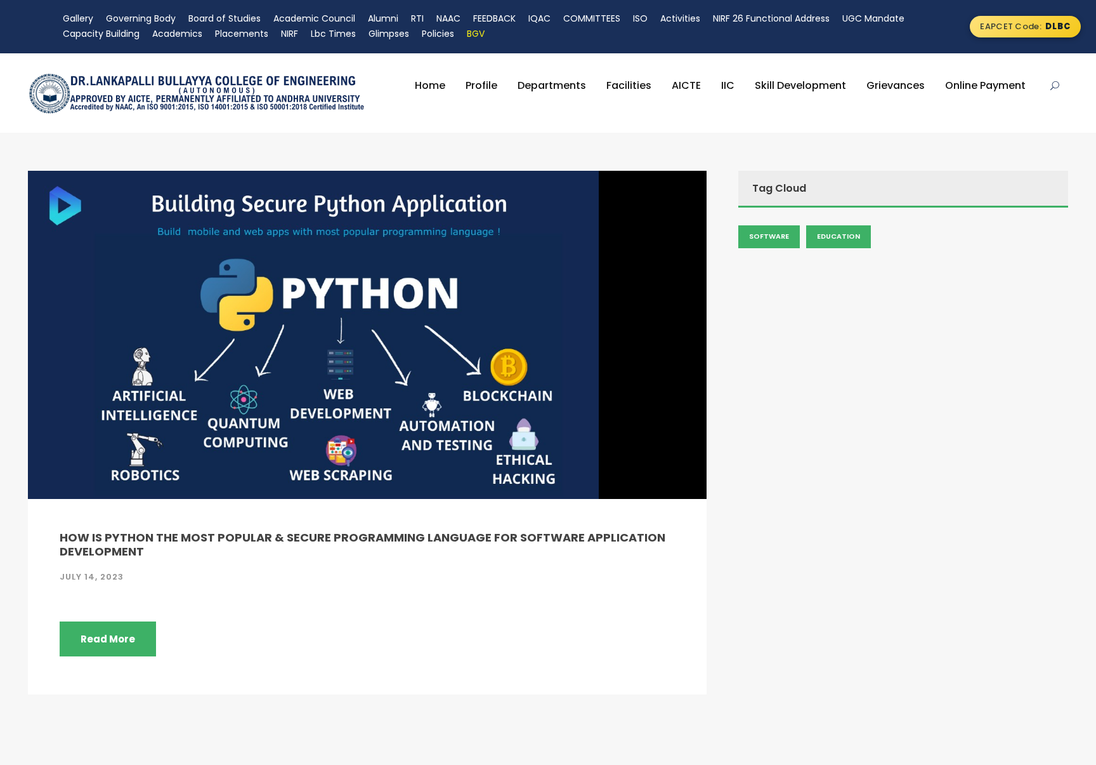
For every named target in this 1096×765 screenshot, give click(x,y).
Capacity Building (101, 33)
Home (430, 85)
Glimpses (389, 33)
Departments (552, 85)
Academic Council (314, 18)
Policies (438, 33)
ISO (640, 18)
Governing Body (141, 18)
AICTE (686, 85)
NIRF (289, 33)
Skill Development (800, 85)
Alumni (383, 18)
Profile (481, 85)
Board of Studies (224, 18)
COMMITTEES (591, 18)
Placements (241, 33)
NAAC (448, 18)
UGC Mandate (873, 18)
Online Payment (985, 85)
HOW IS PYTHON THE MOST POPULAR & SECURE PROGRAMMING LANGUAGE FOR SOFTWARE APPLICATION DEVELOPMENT (362, 544)
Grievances (895, 85)
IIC (727, 85)
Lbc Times (333, 33)
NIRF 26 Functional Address (771, 18)
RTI (417, 18)
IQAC (539, 18)
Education (838, 236)
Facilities (628, 85)
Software (769, 236)
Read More (108, 639)
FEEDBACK (494, 18)
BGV (476, 33)
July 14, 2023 (92, 577)
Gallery (78, 18)
